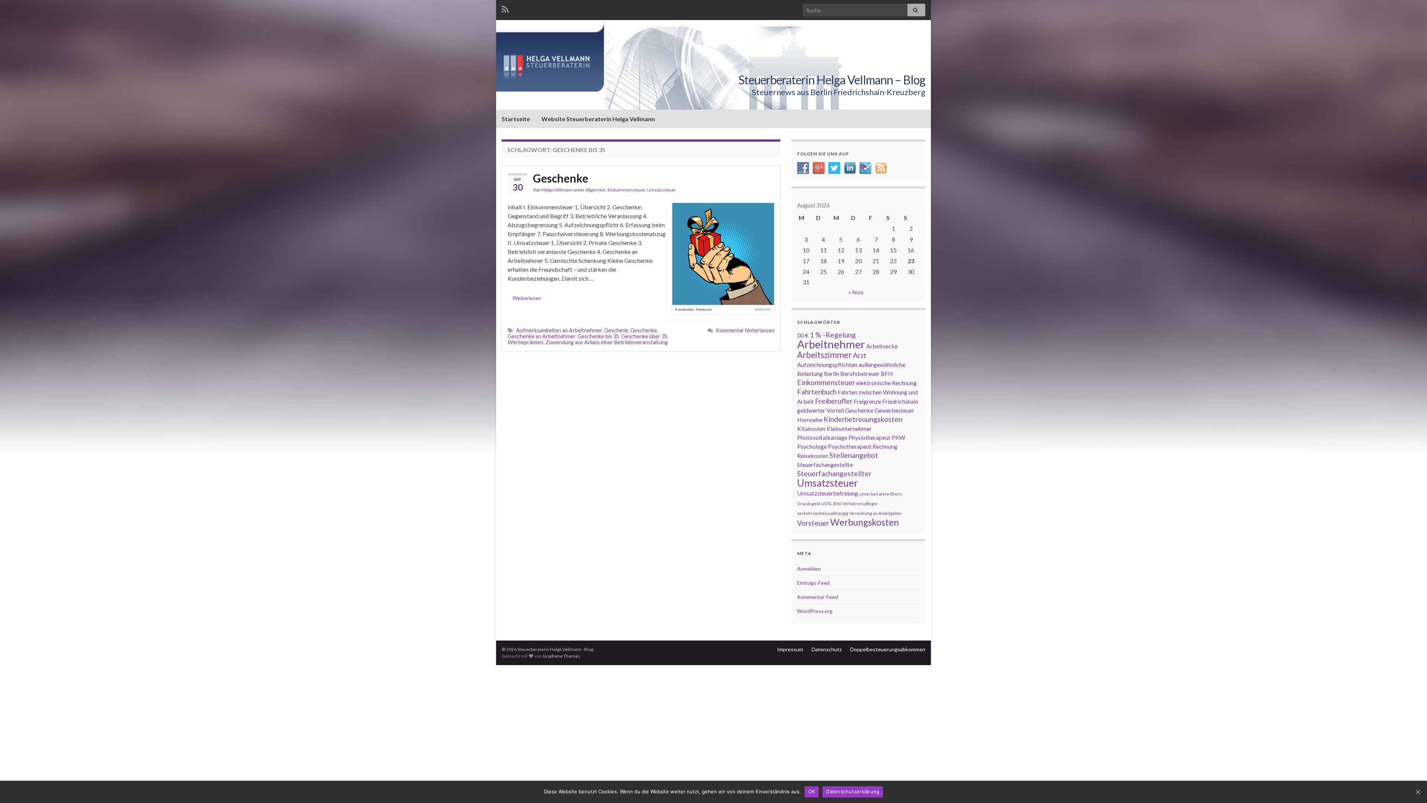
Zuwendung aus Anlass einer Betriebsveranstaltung (607, 342)
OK (811, 791)
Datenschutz (827, 649)
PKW (898, 437)
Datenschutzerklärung (852, 791)
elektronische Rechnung (886, 382)
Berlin (831, 373)
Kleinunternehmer (849, 428)
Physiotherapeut (869, 437)
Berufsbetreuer (860, 373)
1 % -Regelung (833, 334)
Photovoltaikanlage (822, 437)
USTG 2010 (831, 503)
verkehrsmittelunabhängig (822, 513)
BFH (887, 373)
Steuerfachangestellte (825, 464)
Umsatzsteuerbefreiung (827, 493)
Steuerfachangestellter (834, 473)
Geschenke (560, 178)
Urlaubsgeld (808, 503)
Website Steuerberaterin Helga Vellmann (598, 118)
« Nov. (856, 292)
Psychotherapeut (849, 446)
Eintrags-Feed (813, 583)
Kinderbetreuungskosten (862, 419)
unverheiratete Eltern (880, 493)
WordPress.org (814, 611)
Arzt (860, 355)
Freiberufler (833, 401)
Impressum (790, 649)
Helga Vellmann (557, 190)
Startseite (516, 118)
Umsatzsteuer (661, 190)
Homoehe (809, 419)
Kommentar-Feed (817, 597)
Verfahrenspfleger (860, 503)
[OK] (1417, 792)
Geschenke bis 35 (598, 336)
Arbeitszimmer (824, 355)
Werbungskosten (864, 522)
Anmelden (809, 568)
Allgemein (595, 190)
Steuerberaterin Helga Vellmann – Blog (831, 79)
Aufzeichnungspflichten (827, 364)
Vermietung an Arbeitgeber (876, 513)
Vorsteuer (813, 523)
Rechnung (885, 446)
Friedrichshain (900, 401)
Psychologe (812, 446)
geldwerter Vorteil (820, 410)
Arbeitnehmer (831, 344)
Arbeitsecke (882, 345)
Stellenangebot (853, 455)
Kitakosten (811, 428)
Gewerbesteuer (894, 410)
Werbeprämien (525, 342)
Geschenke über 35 (644, 336)
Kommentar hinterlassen (745, 330)
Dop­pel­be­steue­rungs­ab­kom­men (887, 649)
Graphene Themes (561, 656)
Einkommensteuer (626, 190)
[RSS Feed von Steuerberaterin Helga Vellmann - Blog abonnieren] (505, 8)
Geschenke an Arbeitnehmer (541, 336)
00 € (803, 335)
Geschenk (616, 330)
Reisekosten (812, 455)
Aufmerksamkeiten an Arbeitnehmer (559, 330)
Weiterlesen (526, 298)
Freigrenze (867, 401)
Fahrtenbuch (817, 391)
